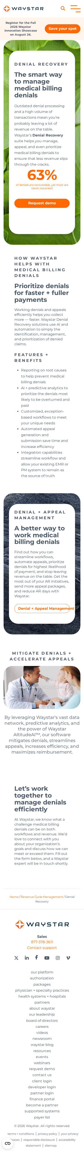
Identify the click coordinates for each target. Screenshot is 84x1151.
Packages (42, 984)
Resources (42, 1051)
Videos (42, 1033)
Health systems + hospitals (42, 996)
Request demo (42, 203)
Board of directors (42, 1021)
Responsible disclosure (39, 1139)
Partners (42, 1002)
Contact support (42, 948)
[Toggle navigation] (76, 9)
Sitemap (51, 1145)
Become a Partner (42, 1105)
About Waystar (42, 1008)
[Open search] (65, 9)
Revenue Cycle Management (42, 896)
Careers (42, 1027)
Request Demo (42, 1069)
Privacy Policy (47, 1133)
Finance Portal (42, 1099)
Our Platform (42, 972)
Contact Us (42, 1075)
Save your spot (63, 28)
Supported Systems (42, 1111)
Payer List (42, 1117)
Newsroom (42, 1039)
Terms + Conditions (21, 1133)
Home (14, 896)
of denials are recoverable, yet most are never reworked (42, 186)
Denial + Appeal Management (44, 608)
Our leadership (42, 1014)
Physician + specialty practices (42, 990)
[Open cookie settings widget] (7, 1143)
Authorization (42, 978)
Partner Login (42, 1093)
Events (42, 1057)
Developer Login (42, 1087)
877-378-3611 (42, 942)
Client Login (42, 1081)
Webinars (42, 1063)
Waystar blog (42, 1045)
